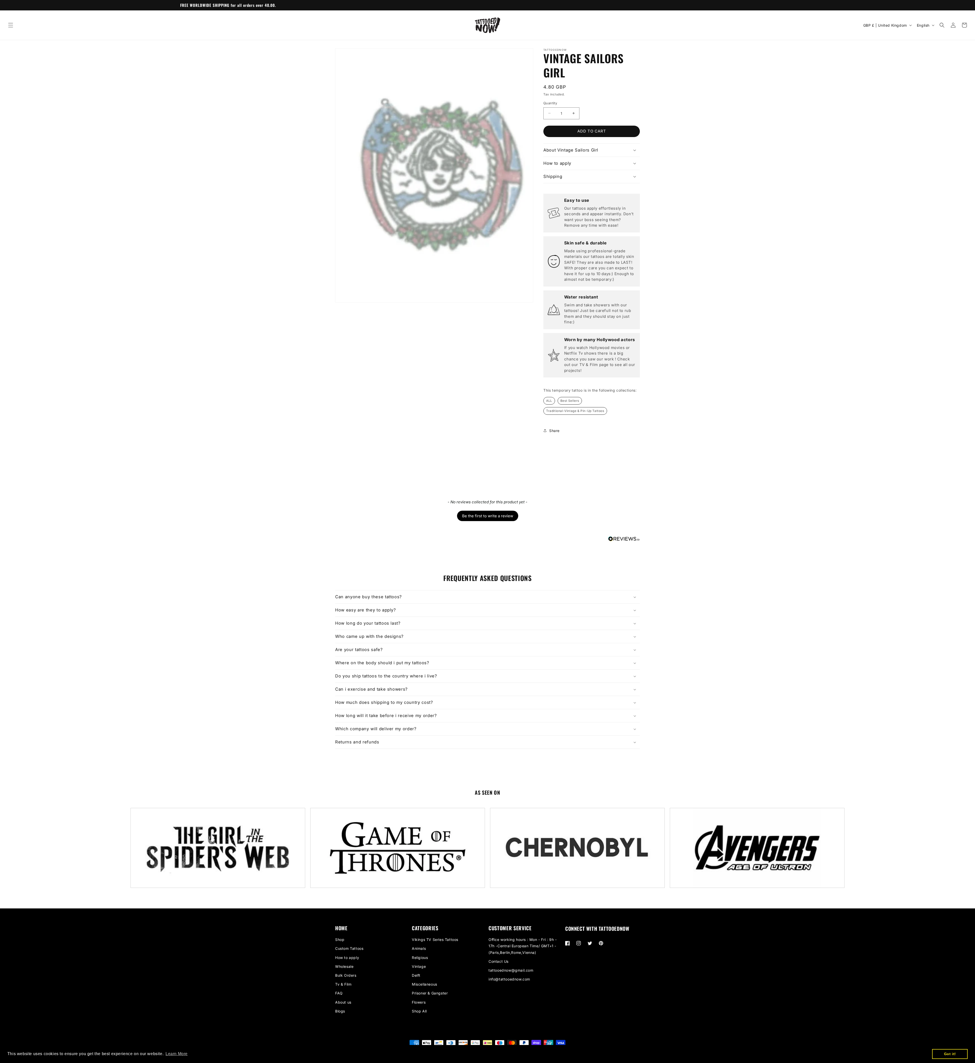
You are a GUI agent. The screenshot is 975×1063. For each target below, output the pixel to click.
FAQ (339, 993)
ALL (549, 401)
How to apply (347, 957)
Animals (419, 948)
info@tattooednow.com (509, 979)
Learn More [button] (177, 1054)
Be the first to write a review (487, 515)
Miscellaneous (424, 984)
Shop (339, 939)
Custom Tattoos (349, 948)
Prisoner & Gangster (430, 993)
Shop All (419, 1011)
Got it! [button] (950, 1054)
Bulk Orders (345, 975)
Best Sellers (569, 401)
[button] (10, 25)
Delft (416, 975)
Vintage (419, 966)
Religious (420, 957)
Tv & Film (343, 984)
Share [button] (554, 430)
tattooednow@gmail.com (511, 970)
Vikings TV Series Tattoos (435, 939)
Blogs (340, 1011)
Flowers (419, 1002)
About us (343, 1002)
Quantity (550, 103)
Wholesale (344, 966)
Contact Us (499, 961)
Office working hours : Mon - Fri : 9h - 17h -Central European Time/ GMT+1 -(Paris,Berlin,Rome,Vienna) (523, 945)
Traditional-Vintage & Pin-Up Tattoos (575, 411)
